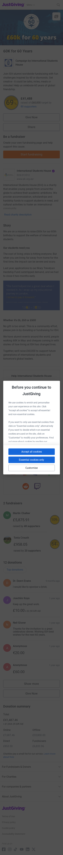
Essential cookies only (31, 459)
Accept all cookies (31, 451)
